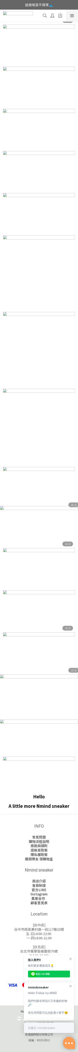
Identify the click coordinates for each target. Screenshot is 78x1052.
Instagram (39, 894)
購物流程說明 (39, 841)
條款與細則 (39, 845)
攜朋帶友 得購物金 (39, 859)
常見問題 (39, 837)
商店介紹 (39, 881)
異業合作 (39, 898)
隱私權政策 (39, 854)
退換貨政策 (39, 850)
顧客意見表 (39, 902)
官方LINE (39, 889)
